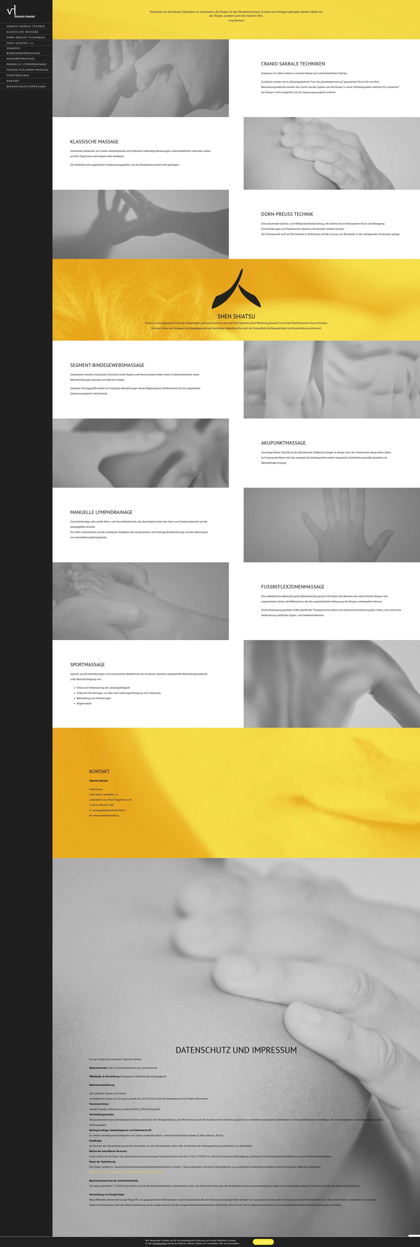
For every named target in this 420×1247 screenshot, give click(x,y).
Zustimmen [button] (263, 1241)
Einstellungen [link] (160, 1243)
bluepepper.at (158, 1076)
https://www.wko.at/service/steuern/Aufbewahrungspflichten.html (126, 1172)
